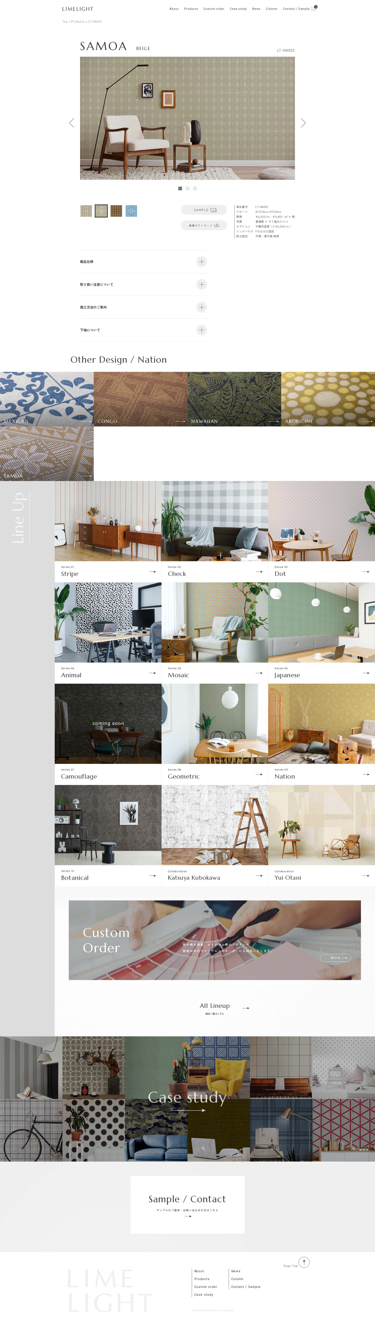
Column (272, 8)
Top (65, 21)
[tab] (180, 188)
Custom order (214, 8)
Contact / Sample (246, 1287)
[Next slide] (302, 123)
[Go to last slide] (72, 123)
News (256, 8)
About (174, 8)
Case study (238, 8)
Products (191, 8)
